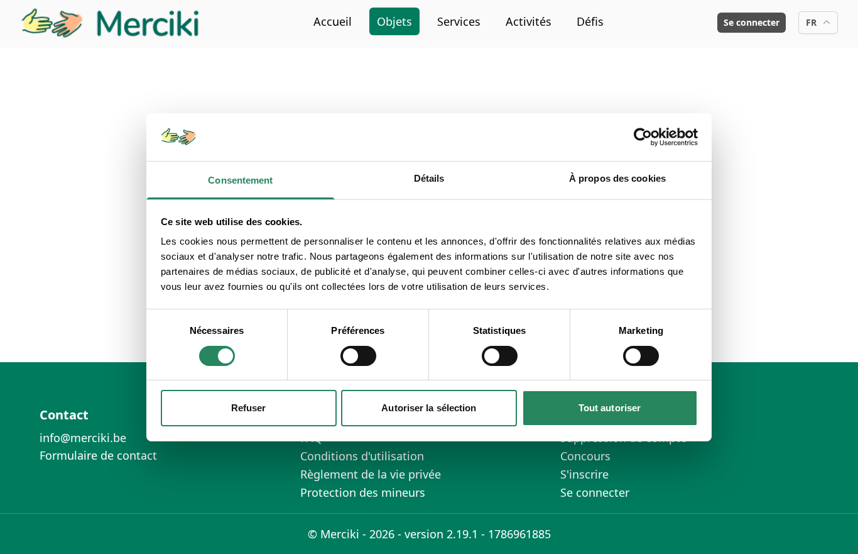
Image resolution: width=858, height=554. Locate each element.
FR (811, 22)
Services (459, 21)
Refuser (248, 407)
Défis (590, 21)
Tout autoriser (609, 407)
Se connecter (751, 22)
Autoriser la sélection (428, 407)
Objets (394, 21)
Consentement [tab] (240, 180)
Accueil (332, 21)
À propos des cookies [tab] (617, 178)
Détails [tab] (429, 178)
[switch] (358, 356)
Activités (528, 21)
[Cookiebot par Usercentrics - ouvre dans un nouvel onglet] (643, 137)
